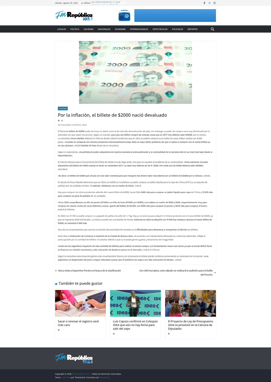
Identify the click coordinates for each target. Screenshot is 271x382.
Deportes (193, 29)
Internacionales (139, 29)
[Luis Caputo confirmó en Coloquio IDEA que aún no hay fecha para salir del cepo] (135, 292)
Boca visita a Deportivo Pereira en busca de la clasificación (89, 270)
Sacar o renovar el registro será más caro (78, 323)
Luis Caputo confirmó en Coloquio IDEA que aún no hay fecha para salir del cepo (135, 325)
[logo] (74, 355)
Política (74, 29)
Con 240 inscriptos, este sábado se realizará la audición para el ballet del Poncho (176, 272)
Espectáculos (160, 29)
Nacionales (104, 29)
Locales (61, 29)
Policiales (177, 29)
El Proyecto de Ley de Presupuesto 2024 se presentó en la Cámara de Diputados (190, 325)
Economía (120, 29)
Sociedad (88, 29)
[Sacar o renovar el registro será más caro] (80, 292)
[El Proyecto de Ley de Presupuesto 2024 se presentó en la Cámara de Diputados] (190, 292)
